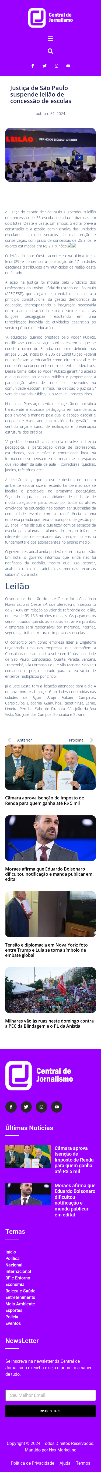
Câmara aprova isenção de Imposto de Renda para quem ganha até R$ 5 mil (44, 800)
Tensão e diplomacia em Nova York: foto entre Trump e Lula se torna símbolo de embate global (46, 950)
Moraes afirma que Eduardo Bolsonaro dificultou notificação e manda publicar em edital (48, 874)
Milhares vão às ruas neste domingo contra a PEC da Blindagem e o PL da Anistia (49, 1023)
